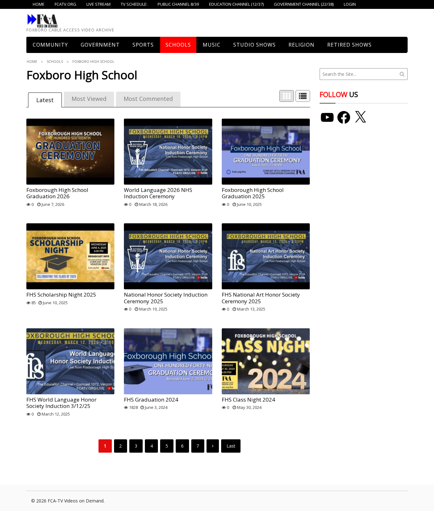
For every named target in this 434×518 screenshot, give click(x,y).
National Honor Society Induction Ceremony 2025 (165, 298)
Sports (143, 44)
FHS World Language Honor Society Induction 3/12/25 (61, 403)
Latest (45, 100)
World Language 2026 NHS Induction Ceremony (158, 193)
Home (32, 61)
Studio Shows (254, 44)
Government (100, 44)
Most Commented (148, 98)
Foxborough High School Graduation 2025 (253, 193)
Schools (178, 44)
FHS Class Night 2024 (248, 399)
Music (211, 44)
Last (231, 446)
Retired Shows (349, 44)
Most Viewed (88, 98)
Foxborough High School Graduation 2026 (57, 193)
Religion (301, 44)
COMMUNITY (50, 44)
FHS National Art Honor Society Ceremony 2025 (261, 298)
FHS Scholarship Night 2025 (61, 294)
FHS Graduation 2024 (151, 399)
